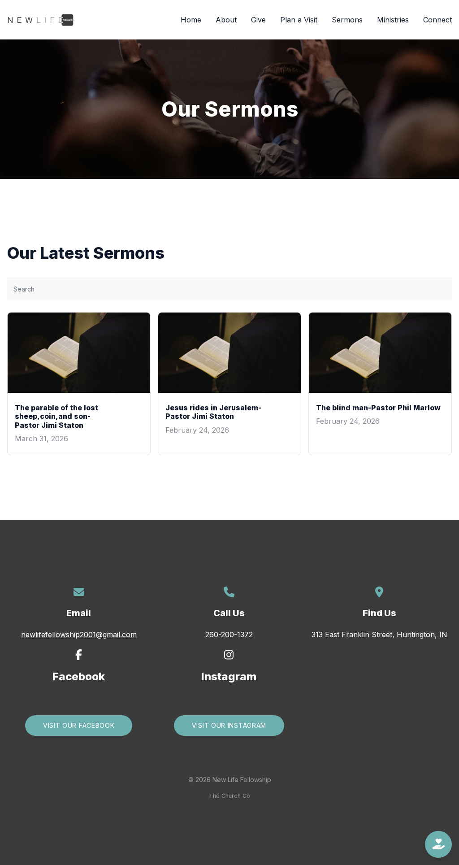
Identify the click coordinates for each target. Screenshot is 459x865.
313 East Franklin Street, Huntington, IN (379, 634)
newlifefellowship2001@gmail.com (79, 634)
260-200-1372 (229, 634)
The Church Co (229, 795)
